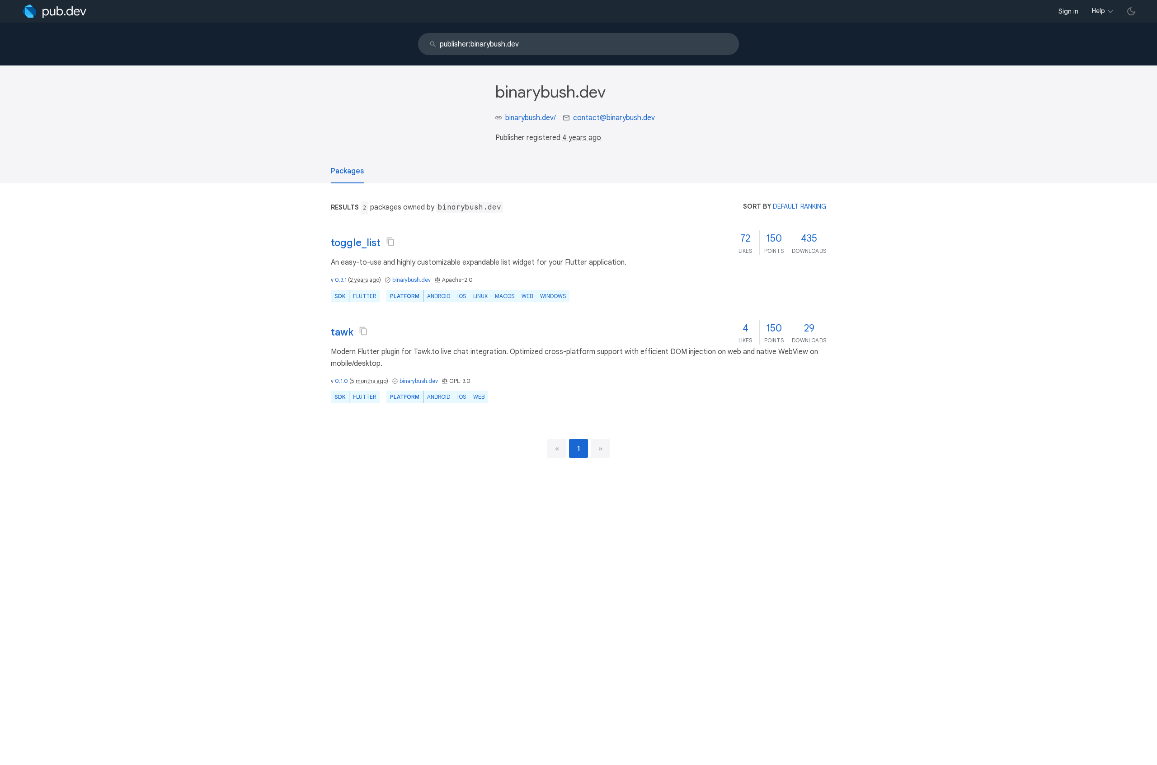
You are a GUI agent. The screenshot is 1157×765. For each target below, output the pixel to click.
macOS (504, 296)
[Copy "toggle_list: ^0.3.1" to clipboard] (390, 241)
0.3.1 (341, 279)
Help (1098, 11)
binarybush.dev (411, 279)
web (527, 296)
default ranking (799, 206)
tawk (342, 332)
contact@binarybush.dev (614, 117)
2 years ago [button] (364, 279)
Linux (480, 296)
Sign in (1068, 11)
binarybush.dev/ (530, 117)
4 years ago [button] (581, 137)
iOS (461, 296)
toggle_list (356, 243)
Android (438, 296)
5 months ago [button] (368, 381)
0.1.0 (341, 381)
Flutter (364, 296)
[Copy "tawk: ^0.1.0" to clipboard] (363, 331)
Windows (553, 296)
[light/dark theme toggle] (1131, 11)
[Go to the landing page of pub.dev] (54, 11)
